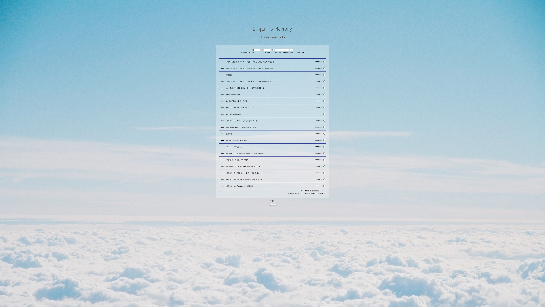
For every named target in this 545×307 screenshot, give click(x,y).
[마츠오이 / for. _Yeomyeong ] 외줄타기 (239, 186)
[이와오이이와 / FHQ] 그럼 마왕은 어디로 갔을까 (242, 173)
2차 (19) (282, 52)
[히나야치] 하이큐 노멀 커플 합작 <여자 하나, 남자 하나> (245, 153)
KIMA (316, 193)
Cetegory (244, 52)
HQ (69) (267, 52)
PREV (299, 190)
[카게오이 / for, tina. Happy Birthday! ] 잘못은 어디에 (244, 179)
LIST (220, 191)
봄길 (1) (251, 52)
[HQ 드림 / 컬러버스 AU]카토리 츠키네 (239, 107)
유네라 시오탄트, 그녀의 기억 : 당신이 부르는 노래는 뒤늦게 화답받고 (250, 62)
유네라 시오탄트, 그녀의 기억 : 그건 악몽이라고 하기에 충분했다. (248, 81)
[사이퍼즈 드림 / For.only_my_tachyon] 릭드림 (242, 121)
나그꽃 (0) (259, 52)
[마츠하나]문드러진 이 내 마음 (236, 140)
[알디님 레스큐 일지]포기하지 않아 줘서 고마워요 (243, 166)
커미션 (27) (290, 52)
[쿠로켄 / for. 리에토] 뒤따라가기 (237, 160)
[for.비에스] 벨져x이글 (233, 114)
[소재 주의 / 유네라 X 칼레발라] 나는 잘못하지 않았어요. (245, 88)
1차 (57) (274, 52)
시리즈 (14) (300, 52)
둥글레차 (229, 134)
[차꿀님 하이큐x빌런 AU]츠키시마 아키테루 (241, 127)
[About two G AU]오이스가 (235, 147)
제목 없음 (229, 75)
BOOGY (323, 193)
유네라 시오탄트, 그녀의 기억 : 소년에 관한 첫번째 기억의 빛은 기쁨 (249, 68)
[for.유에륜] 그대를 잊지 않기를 (237, 101)
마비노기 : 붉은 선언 (233, 94)
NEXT (323, 191)
